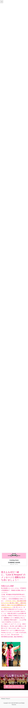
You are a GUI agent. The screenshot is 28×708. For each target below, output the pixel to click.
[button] (14, 687)
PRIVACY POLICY (5, 698)
